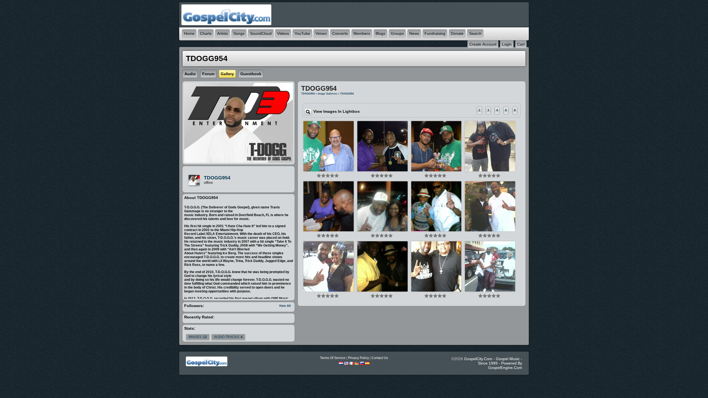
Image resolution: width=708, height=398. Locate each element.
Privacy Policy (358, 358)
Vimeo (321, 33)
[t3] (490, 266)
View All (285, 305)
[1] (319, 175)
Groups (397, 33)
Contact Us (379, 358)
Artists (222, 33)
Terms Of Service (332, 358)
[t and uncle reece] (490, 146)
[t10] (436, 206)
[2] (321, 175)
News (414, 33)
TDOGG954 (217, 177)
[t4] (490, 206)
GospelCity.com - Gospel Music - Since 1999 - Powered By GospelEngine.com (493, 363)
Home (189, 33)
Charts (206, 33)
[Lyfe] (436, 146)
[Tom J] (329, 146)
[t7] (329, 266)
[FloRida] (382, 146)
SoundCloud (261, 33)
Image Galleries (327, 93)
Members (361, 33)
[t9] (436, 266)
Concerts (340, 33)
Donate (457, 33)
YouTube (302, 33)
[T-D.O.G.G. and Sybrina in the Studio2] (329, 206)
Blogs (380, 33)
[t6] (382, 206)
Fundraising (435, 33)
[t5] (382, 266)
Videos (283, 33)
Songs (238, 33)
